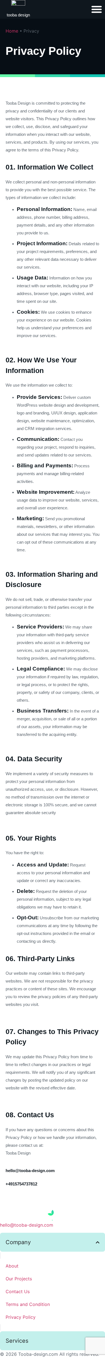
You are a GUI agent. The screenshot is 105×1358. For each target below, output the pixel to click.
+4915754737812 (21, 1184)
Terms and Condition (28, 1304)
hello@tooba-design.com (30, 1170)
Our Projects (19, 1278)
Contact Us (18, 1291)
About (12, 1266)
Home (12, 31)
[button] (96, 9)
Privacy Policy (21, 1317)
